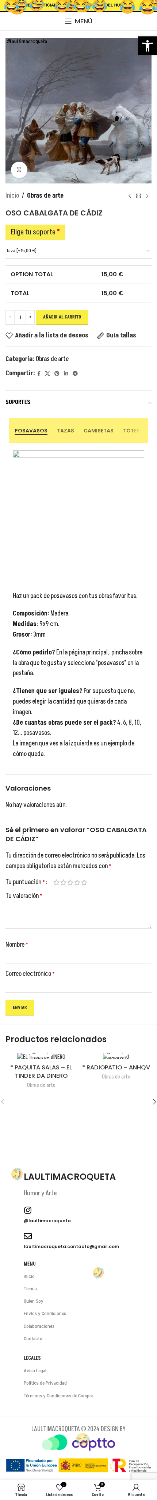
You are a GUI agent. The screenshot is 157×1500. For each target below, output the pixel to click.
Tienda (30, 1288)
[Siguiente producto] (147, 195)
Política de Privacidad (45, 1383)
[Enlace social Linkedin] (66, 374)
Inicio (12, 195)
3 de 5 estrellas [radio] (70, 882)
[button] (147, 45)
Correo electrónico (30, 973)
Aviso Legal (35, 1370)
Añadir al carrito (62, 317)
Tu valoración (23, 896)
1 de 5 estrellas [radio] (56, 882)
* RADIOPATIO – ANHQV (116, 1067)
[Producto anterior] (129, 195)
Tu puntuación (25, 882)
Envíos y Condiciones (45, 1313)
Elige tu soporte (35, 232)
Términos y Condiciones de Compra (58, 1395)
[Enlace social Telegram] (75, 374)
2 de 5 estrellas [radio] (63, 882)
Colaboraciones (39, 1326)
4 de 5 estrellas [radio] (77, 882)
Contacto (33, 1338)
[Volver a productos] (138, 195)
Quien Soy (33, 1301)
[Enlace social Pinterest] (57, 374)
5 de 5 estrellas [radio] (84, 882)
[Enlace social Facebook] (39, 374)
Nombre (16, 944)
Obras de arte (45, 195)
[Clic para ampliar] (19, 170)
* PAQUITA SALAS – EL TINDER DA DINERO (41, 1071)
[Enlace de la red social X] (47, 374)
